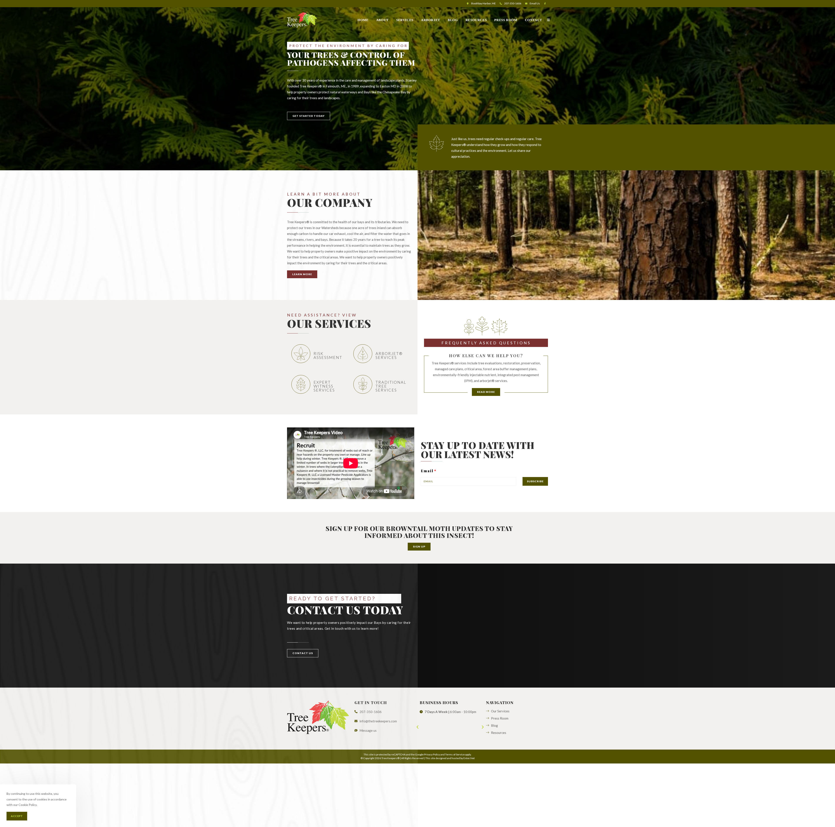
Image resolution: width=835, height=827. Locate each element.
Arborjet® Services (389, 355)
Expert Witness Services (324, 386)
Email (535, 3)
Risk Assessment (328, 355)
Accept (17, 816)
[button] (308, 116)
